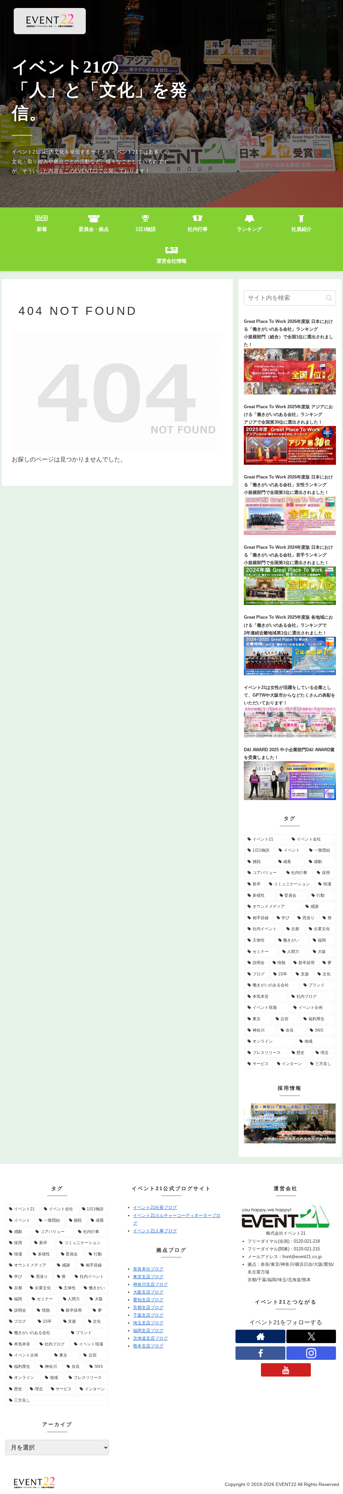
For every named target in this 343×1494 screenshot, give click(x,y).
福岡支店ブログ (148, 1330)
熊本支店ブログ (148, 1345)
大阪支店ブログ (148, 1292)
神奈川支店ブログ (150, 1284)
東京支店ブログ (148, 1276)
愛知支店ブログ (148, 1299)
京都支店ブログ (148, 1307)
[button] (329, 298)
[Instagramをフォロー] (311, 1353)
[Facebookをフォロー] (260, 1353)
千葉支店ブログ (148, 1315)
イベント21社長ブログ (155, 1207)
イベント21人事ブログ (155, 1230)
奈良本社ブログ (148, 1268)
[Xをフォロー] (311, 1336)
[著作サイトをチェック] (260, 1336)
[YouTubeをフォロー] (286, 1370)
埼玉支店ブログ (148, 1322)
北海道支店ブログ (150, 1338)
